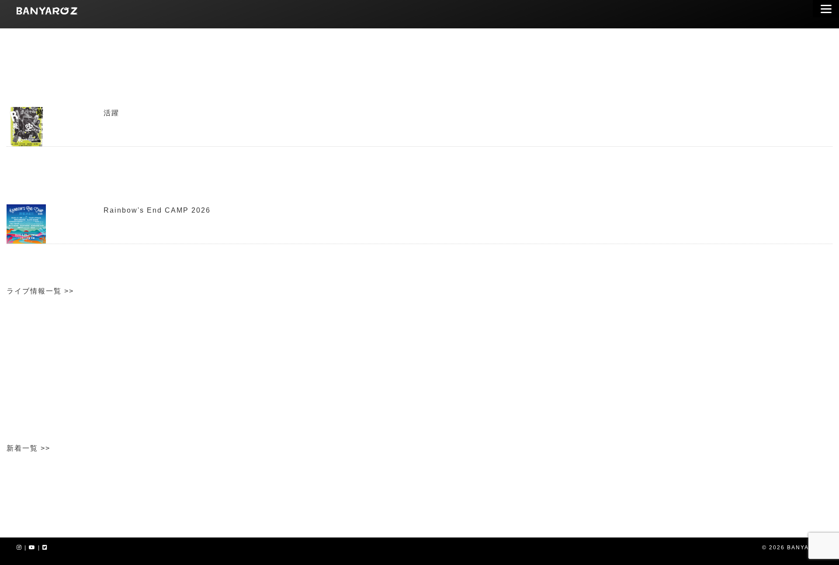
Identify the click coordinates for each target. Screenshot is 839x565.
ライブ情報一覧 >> (40, 291)
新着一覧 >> (28, 448)
